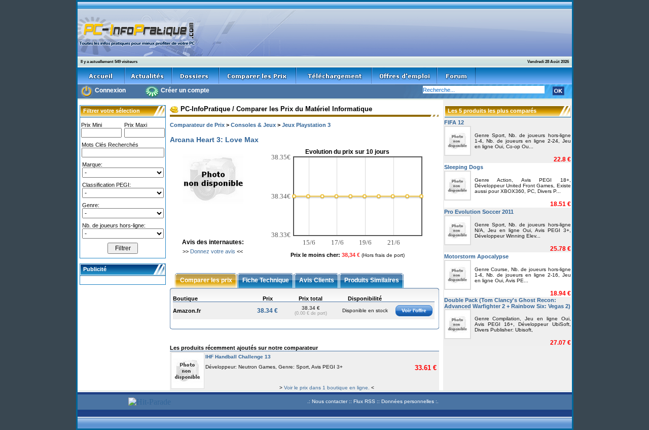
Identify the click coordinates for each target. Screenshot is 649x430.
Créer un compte (185, 90)
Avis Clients (316, 279)
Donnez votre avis (212, 251)
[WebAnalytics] (101, 403)
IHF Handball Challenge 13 (238, 356)
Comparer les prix (206, 279)
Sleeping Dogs (463, 167)
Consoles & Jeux (253, 125)
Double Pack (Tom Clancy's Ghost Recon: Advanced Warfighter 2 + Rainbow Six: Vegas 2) (507, 303)
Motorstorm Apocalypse (476, 256)
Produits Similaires (371, 279)
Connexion (110, 90)
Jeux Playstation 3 (306, 125)
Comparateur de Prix (197, 125)
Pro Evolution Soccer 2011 (479, 212)
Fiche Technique (265, 279)
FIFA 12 (454, 122)
